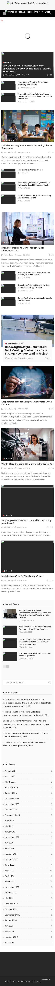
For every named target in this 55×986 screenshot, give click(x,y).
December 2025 (28, 798)
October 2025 (28, 809)
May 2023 (28, 870)
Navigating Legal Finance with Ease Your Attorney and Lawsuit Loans (34, 273)
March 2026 (28, 782)
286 (52, 409)
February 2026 (28, 787)
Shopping (8, 459)
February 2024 (28, 854)
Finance (7, 242)
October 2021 (28, 909)
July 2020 (28, 926)
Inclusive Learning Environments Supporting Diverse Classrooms (26, 147)
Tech (6, 396)
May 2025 (28, 826)
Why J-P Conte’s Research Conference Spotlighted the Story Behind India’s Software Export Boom (27, 68)
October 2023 (28, 859)
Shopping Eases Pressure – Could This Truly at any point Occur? (26, 521)
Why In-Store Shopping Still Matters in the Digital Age (27, 464)
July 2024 (28, 842)
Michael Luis (10, 75)
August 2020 (28, 920)
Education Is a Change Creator (30, 170)
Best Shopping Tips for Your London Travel (22, 576)
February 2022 (28, 903)
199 (52, 152)
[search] (50, 13)
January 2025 (28, 831)
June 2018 (28, 942)
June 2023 (28, 865)
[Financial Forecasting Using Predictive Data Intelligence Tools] (27, 228)
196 (52, 468)
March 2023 (28, 881)
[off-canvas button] (4, 13)
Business (7, 62)
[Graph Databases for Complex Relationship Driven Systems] (27, 382)
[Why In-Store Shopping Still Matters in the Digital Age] (27, 444)
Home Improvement (14, 343)
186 (52, 255)
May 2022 (28, 898)
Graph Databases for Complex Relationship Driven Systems (26, 403)
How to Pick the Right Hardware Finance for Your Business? (35, 299)
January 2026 (28, 793)
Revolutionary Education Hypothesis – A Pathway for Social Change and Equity (34, 183)
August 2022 (28, 892)
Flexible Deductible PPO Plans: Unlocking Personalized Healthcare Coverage (35, 627)
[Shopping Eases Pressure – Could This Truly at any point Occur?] (27, 501)
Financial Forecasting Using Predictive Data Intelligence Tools (22, 249)
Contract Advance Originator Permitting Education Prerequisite (34, 196)
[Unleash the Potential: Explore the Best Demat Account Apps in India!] (8, 288)
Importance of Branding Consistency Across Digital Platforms (33, 83)
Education (9, 140)
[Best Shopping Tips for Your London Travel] (27, 556)
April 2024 (28, 848)
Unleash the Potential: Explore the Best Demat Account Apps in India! (34, 286)
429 (50, 75)
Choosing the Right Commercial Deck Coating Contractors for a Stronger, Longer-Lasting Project (26, 350)
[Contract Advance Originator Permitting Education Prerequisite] (8, 199)
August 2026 (28, 771)
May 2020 (28, 931)
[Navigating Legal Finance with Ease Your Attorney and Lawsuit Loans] (8, 275)
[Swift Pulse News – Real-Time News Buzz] (27, 11)
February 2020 (28, 937)
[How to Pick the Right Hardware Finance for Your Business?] (8, 301)
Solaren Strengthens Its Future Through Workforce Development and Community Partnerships (35, 96)
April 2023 (28, 876)
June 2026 (28, 776)
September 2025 (28, 815)
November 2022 (28, 887)
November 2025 (28, 804)
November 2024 (28, 837)
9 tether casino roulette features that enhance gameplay (34, 654)
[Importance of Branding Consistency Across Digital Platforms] (8, 85)
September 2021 (28, 915)
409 (48, 358)
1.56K (51, 527)
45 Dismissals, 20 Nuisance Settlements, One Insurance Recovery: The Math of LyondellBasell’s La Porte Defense (35, 614)
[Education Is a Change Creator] (8, 173)
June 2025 (28, 820)
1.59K (51, 580)
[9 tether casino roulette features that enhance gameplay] (10, 656)
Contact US (45, 980)
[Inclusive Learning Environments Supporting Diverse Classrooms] (27, 126)
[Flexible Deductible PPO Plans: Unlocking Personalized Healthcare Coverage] (10, 630)
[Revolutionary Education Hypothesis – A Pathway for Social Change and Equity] (8, 186)
